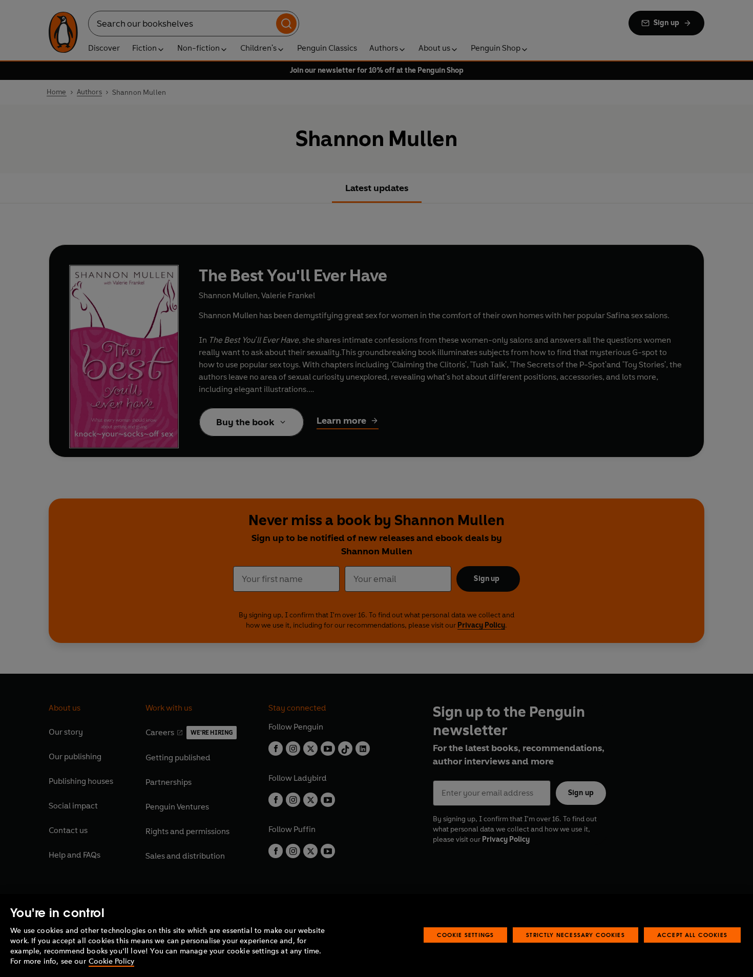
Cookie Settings (465, 935)
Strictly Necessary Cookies (575, 935)
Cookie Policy (111, 961)
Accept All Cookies (692, 935)
